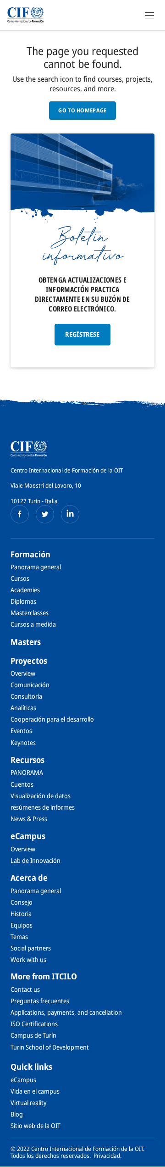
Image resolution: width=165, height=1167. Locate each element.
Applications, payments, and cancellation (66, 1012)
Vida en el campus (35, 1091)
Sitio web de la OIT (35, 1125)
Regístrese (82, 334)
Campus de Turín (33, 1035)
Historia (21, 913)
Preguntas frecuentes (40, 1000)
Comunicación (30, 684)
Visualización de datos (41, 795)
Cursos (20, 578)
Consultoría (26, 696)
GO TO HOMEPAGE (82, 110)
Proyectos (29, 660)
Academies (25, 589)
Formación (30, 554)
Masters (26, 641)
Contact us (25, 989)
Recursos (27, 759)
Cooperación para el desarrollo (52, 719)
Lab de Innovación (35, 860)
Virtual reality (28, 1102)
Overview (23, 673)
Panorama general (36, 566)
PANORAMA (27, 772)
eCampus (28, 835)
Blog (17, 1114)
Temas (19, 936)
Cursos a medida (33, 624)
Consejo (22, 902)
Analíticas (23, 707)
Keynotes (23, 742)
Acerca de (29, 877)
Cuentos (22, 784)
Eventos (21, 730)
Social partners (31, 948)
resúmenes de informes (43, 807)
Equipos (22, 925)
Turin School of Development (50, 1047)
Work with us (28, 959)
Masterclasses (30, 612)
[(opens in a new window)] (20, 514)
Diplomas (23, 601)
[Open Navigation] (149, 15)
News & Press (29, 818)
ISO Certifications (34, 1023)
